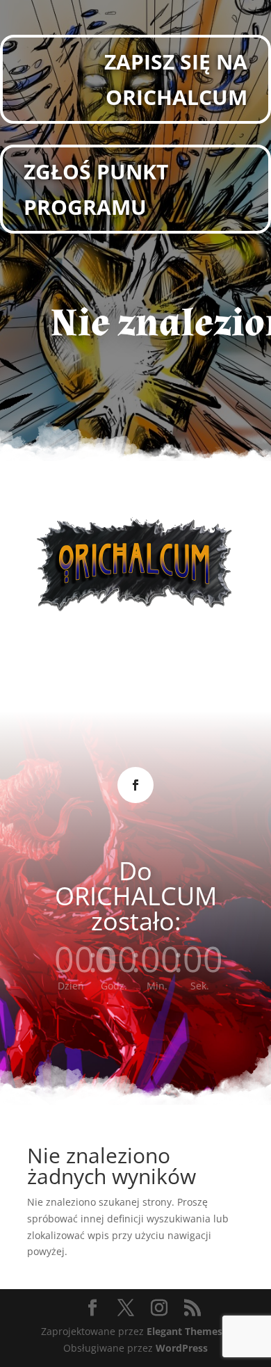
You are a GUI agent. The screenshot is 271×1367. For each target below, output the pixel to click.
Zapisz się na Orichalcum (175, 79)
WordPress (182, 1347)
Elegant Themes (184, 1331)
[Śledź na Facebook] (135, 785)
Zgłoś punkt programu (96, 189)
